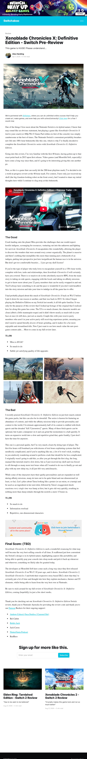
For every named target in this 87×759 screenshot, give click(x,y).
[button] (81, 21)
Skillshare (26, 116)
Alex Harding (18, 54)
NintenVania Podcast (19, 632)
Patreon (12, 608)
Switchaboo (11, 21)
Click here (63, 118)
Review (8, 33)
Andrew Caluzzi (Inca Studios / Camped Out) (29, 614)
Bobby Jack (15, 623)
